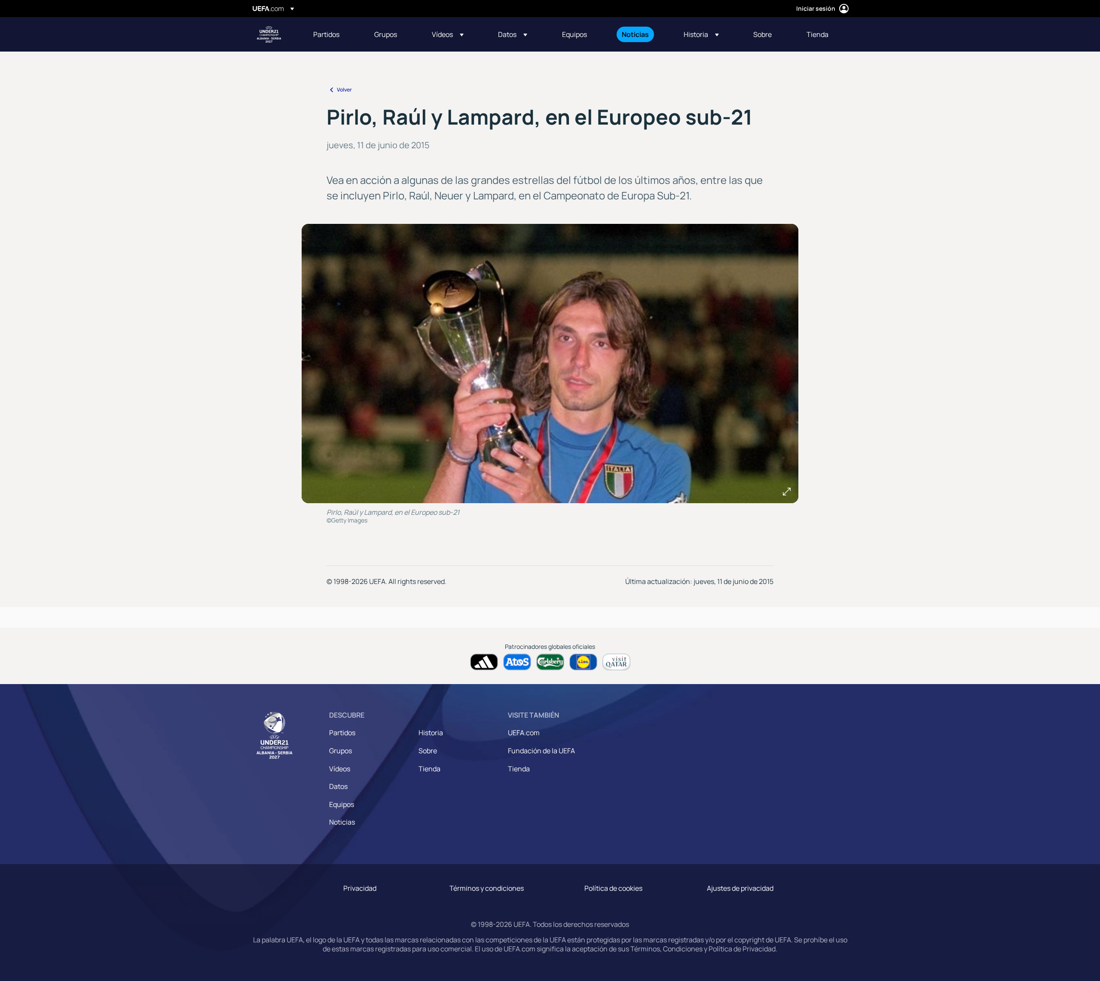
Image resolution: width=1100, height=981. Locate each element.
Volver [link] (344, 89)
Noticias (342, 822)
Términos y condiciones (486, 888)
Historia (431, 732)
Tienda (429, 768)
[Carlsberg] (550, 662)
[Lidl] (583, 662)
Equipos (341, 804)
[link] (326, 34)
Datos (338, 786)
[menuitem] (333, 34)
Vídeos (339, 768)
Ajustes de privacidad (740, 888)
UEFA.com (524, 732)
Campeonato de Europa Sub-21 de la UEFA (269, 34)
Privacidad (359, 888)
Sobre (428, 750)
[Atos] (517, 662)
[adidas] (484, 662)
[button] (447, 34)
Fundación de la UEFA (541, 750)
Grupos (340, 750)
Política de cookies (613, 888)
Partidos (342, 732)
